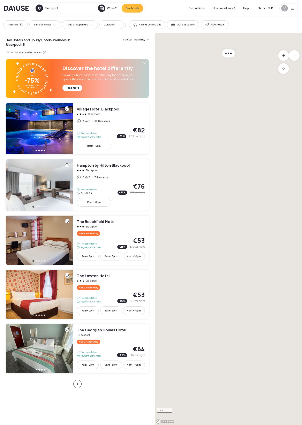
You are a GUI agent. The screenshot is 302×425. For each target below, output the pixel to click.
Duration (109, 24)
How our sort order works (24, 52)
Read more (72, 88)
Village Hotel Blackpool (77, 128)
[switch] (147, 24)
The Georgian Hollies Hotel (77, 348)
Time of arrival (42, 24)
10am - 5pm (94, 146)
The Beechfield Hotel (77, 240)
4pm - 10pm (134, 256)
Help (246, 8)
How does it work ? (224, 8)
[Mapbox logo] (165, 421)
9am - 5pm (111, 256)
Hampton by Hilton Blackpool (77, 185)
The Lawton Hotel (77, 294)
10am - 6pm (94, 202)
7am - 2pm (88, 256)
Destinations (197, 8)
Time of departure (77, 24)
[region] (228, 229)
